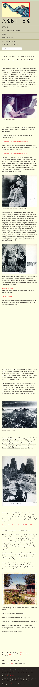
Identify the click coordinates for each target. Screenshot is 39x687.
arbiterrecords (24, 653)
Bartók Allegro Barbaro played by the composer (15, 141)
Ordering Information (10, 45)
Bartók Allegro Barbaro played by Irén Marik (14, 153)
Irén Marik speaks (7, 296)
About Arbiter (7, 38)
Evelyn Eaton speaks (7, 288)
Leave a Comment (19, 655)
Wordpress (29, 684)
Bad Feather (12, 684)
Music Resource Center (11, 30)
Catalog (5, 27)
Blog (4, 34)
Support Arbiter (8, 41)
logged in (11, 663)
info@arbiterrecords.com (15, 676)
